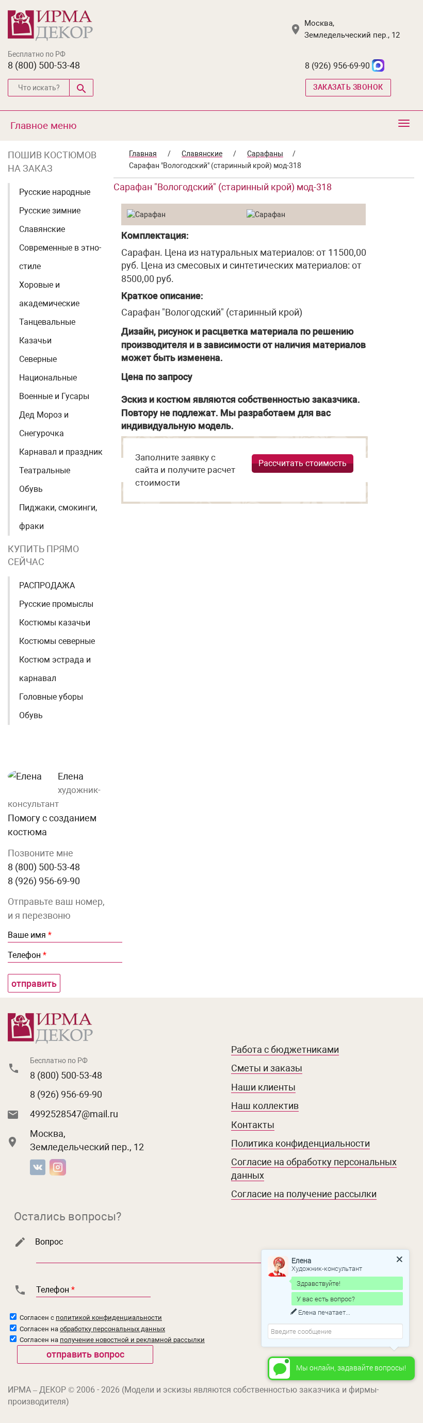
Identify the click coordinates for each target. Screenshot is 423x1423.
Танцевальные (47, 322)
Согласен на (91, 1329)
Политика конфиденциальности (300, 1143)
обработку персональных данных (112, 1329)
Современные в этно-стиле (60, 257)
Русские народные (54, 192)
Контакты (252, 1124)
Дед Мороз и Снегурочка (44, 424)
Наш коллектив (265, 1105)
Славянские (42, 229)
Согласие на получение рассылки (304, 1193)
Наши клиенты (263, 1087)
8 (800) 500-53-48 (44, 65)
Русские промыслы (56, 604)
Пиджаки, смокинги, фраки (58, 517)
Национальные (48, 378)
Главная (143, 154)
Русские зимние (49, 211)
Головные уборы (51, 697)
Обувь (31, 489)
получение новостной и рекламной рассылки (132, 1340)
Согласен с (90, 1317)
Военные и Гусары (54, 396)
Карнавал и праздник (61, 452)
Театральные (44, 470)
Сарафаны (265, 154)
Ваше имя (30, 935)
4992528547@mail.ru (74, 1113)
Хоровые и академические (49, 294)
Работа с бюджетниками (285, 1049)
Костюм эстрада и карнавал (55, 669)
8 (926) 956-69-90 (337, 66)
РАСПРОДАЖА (47, 585)
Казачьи (35, 340)
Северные (38, 359)
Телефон (27, 955)
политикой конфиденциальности (109, 1317)
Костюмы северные (57, 641)
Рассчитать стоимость (302, 463)
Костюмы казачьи (54, 622)
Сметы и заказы (266, 1068)
